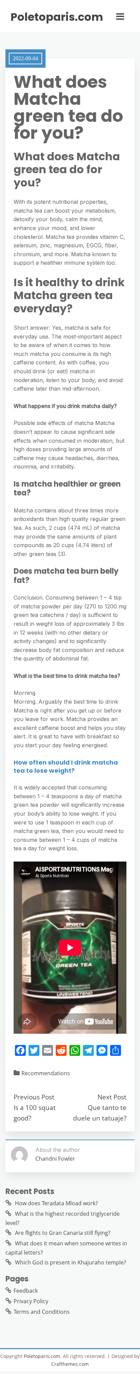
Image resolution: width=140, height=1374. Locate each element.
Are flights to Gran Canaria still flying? (62, 1233)
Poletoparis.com (57, 17)
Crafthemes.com (70, 1364)
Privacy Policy (31, 1301)
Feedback (26, 1290)
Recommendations (45, 1073)
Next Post (112, 1096)
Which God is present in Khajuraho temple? (70, 1262)
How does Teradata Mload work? (56, 1203)
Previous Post (34, 1096)
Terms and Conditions (42, 1311)
